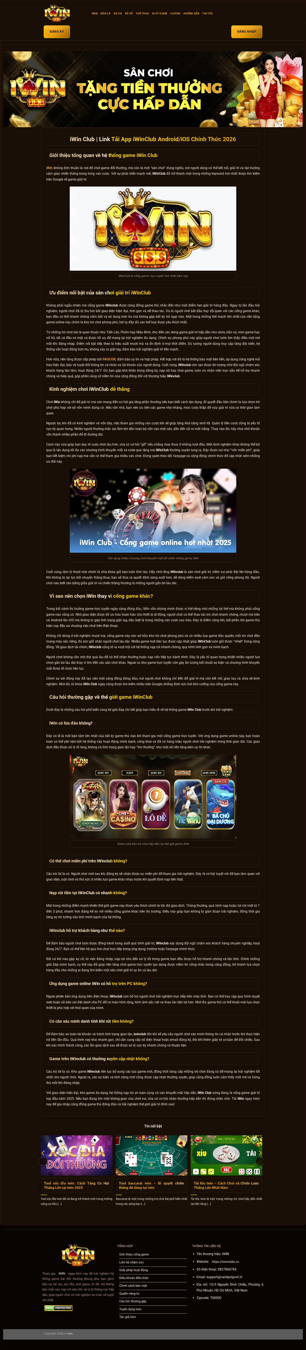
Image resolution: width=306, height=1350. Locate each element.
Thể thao (142, 13)
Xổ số (129, 13)
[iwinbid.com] (64, 13)
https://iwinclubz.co (225, 1262)
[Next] (259, 1161)
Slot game (159, 13)
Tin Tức (207, 13)
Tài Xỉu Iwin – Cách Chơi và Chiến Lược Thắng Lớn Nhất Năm (226, 1185)
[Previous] (43, 1161)
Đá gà (118, 13)
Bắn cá (106, 13)
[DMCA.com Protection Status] (58, 1308)
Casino (175, 13)
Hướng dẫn (191, 13)
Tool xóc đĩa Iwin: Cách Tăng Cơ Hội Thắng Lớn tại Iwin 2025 (76, 1185)
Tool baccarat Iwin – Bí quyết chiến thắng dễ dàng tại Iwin (151, 1185)
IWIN (95, 13)
